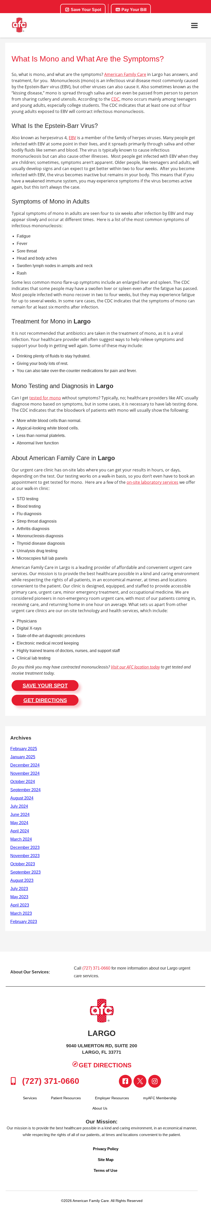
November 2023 (25, 856)
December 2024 (25, 765)
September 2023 (25, 872)
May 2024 (19, 823)
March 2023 (21, 913)
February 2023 (23, 921)
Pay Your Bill (133, 9)
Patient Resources (66, 1098)
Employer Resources (112, 1098)
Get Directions (45, 700)
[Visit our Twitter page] (140, 1081)
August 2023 (21, 880)
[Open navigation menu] (194, 25)
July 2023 (19, 888)
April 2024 (19, 831)
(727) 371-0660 (96, 968)
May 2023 (19, 897)
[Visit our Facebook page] (125, 1081)
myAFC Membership (160, 1098)
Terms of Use (105, 1170)
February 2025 (23, 748)
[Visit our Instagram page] (154, 1081)
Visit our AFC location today (135, 667)
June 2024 (20, 814)
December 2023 (25, 847)
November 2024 (25, 773)
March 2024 (21, 839)
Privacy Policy (105, 1149)
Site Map (105, 1159)
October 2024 (22, 781)
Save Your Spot (85, 9)
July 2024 (19, 806)
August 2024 (21, 798)
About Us (99, 1108)
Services (30, 1098)
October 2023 (22, 864)
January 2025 (22, 757)
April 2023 (19, 905)
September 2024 (25, 790)
